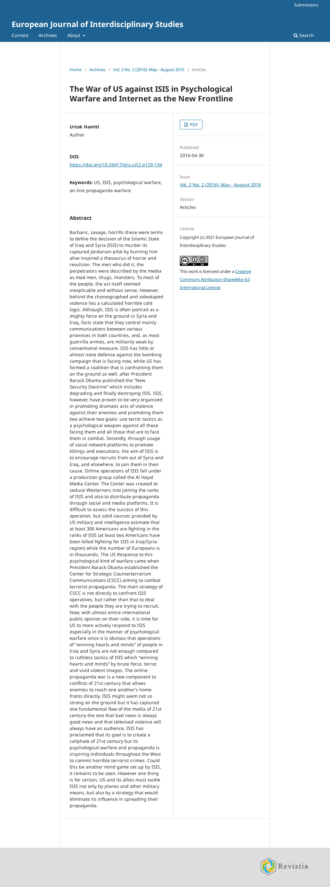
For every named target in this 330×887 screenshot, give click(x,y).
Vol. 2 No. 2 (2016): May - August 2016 (148, 69)
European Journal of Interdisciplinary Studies (97, 24)
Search (306, 35)
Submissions (306, 5)
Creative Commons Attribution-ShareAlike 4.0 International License (215, 279)
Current (20, 35)
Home (76, 69)
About (74, 35)
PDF (193, 124)
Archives (48, 35)
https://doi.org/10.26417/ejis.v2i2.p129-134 (116, 165)
